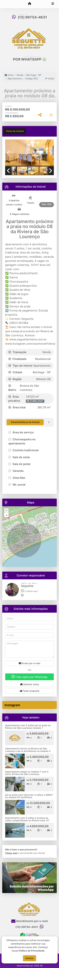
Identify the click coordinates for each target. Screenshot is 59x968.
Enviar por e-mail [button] (30, 663)
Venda (19, 75)
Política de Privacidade (31, 950)
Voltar (50, 78)
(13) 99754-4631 (32, 17)
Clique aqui (11, 853)
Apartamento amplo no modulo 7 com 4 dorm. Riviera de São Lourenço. (26, 773)
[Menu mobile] (29, 4)
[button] (8, 153)
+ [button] (6, 510)
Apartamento (15, 78)
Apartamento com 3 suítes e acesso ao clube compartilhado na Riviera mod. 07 (27, 819)
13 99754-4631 (31, 591)
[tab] (15, 131)
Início (10, 75)
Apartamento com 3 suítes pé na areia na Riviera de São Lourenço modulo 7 (28, 726)
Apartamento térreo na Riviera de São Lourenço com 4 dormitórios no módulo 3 (28, 750)
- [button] (6, 515)
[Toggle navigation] (53, 4)
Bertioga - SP (33, 75)
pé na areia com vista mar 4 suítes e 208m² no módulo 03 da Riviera (29, 796)
